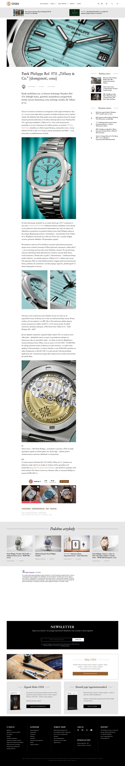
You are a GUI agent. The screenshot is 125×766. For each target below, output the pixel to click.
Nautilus (53, 508)
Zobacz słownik (92, 706)
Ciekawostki (33, 732)
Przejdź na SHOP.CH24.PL (90, 673)
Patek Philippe (42, 512)
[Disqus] (49, 590)
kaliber (39, 324)
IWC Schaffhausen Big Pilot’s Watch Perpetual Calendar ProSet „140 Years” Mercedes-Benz (109, 96)
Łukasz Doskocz (31, 86)
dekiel (68, 324)
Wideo (32, 742)
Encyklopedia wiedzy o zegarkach (62, 732)
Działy (52, 3)
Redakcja (9, 730)
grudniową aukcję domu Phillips (43, 468)
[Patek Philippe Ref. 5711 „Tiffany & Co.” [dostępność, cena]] (62, 43)
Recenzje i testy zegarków (36, 740)
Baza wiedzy (62, 3)
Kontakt (9, 736)
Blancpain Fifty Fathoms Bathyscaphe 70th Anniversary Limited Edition (110, 80)
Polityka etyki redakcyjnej (13, 746)
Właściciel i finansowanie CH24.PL (15, 742)
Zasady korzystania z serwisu (14, 740)
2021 (47, 508)
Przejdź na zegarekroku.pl (38, 706)
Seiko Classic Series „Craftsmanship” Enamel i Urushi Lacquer (110, 88)
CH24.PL (13, 4)
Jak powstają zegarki (59, 738)
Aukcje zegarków (34, 730)
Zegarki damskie (34, 744)
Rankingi (32, 736)
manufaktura (54, 96)
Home (23, 512)
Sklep (79, 3)
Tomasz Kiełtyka (11, 560)
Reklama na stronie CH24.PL (13, 732)
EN (117, 3)
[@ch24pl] (30, 481)
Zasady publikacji (11, 748)
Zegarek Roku (57, 742)
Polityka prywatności (12, 738)
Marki (72, 3)
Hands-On (32, 738)
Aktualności (44, 3)
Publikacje (32, 734)
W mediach (9, 734)
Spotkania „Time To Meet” (60, 740)
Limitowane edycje (38, 508)
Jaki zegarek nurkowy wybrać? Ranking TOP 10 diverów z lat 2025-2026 (107, 118)
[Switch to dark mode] (107, 3)
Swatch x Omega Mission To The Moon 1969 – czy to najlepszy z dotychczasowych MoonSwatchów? (107, 137)
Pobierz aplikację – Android (84, 745)
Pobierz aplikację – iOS (83, 743)
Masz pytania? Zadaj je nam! (60, 730)
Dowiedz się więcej (64, 645)
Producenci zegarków (31, 512)
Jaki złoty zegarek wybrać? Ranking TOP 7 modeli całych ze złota (106, 113)
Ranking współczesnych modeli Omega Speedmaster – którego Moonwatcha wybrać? (106, 124)
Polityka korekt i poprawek (13, 744)
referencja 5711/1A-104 (35, 226)
